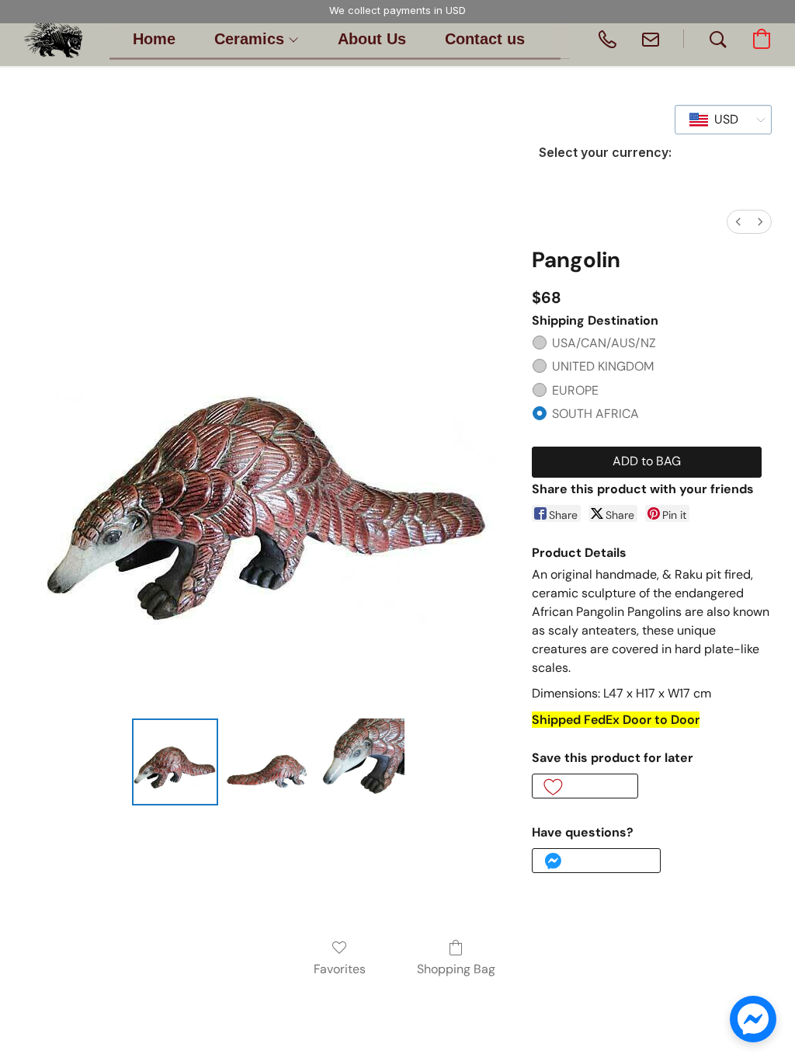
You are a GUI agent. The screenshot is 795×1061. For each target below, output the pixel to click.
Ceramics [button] (251, 38)
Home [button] (154, 38)
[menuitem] (738, 221)
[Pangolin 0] (175, 761)
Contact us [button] (485, 38)
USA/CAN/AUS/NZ (604, 343)
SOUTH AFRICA (595, 413)
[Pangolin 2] (361, 761)
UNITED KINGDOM (603, 366)
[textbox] (721, 119)
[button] (52, 38)
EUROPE (575, 390)
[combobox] (723, 119)
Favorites (340, 969)
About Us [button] (372, 38)
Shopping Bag (456, 969)
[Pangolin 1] (267, 761)
